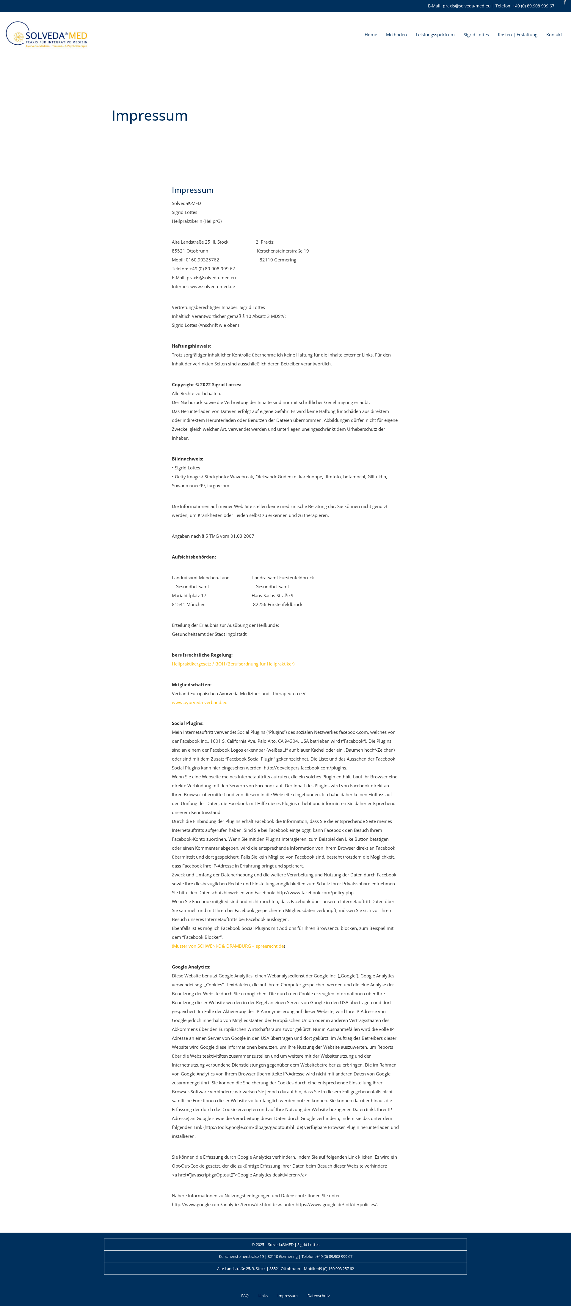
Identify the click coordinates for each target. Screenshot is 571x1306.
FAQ (245, 1295)
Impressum (287, 1295)
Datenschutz (319, 1295)
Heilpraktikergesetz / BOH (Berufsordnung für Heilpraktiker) (233, 664)
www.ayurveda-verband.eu (200, 702)
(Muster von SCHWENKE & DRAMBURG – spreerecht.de (228, 946)
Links (263, 1295)
